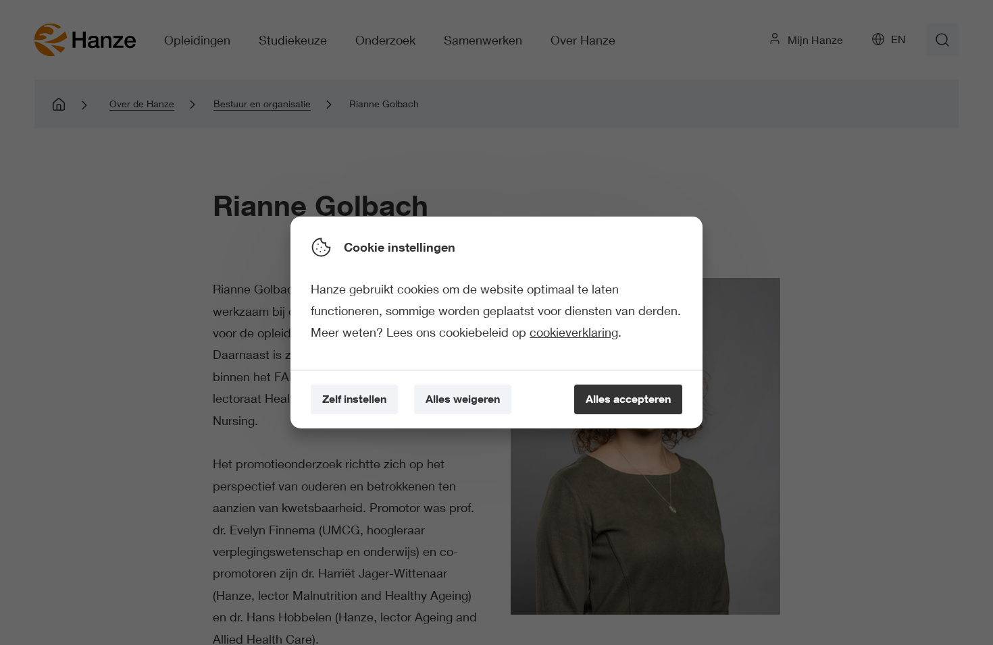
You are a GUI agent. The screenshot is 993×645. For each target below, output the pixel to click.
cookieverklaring (574, 332)
